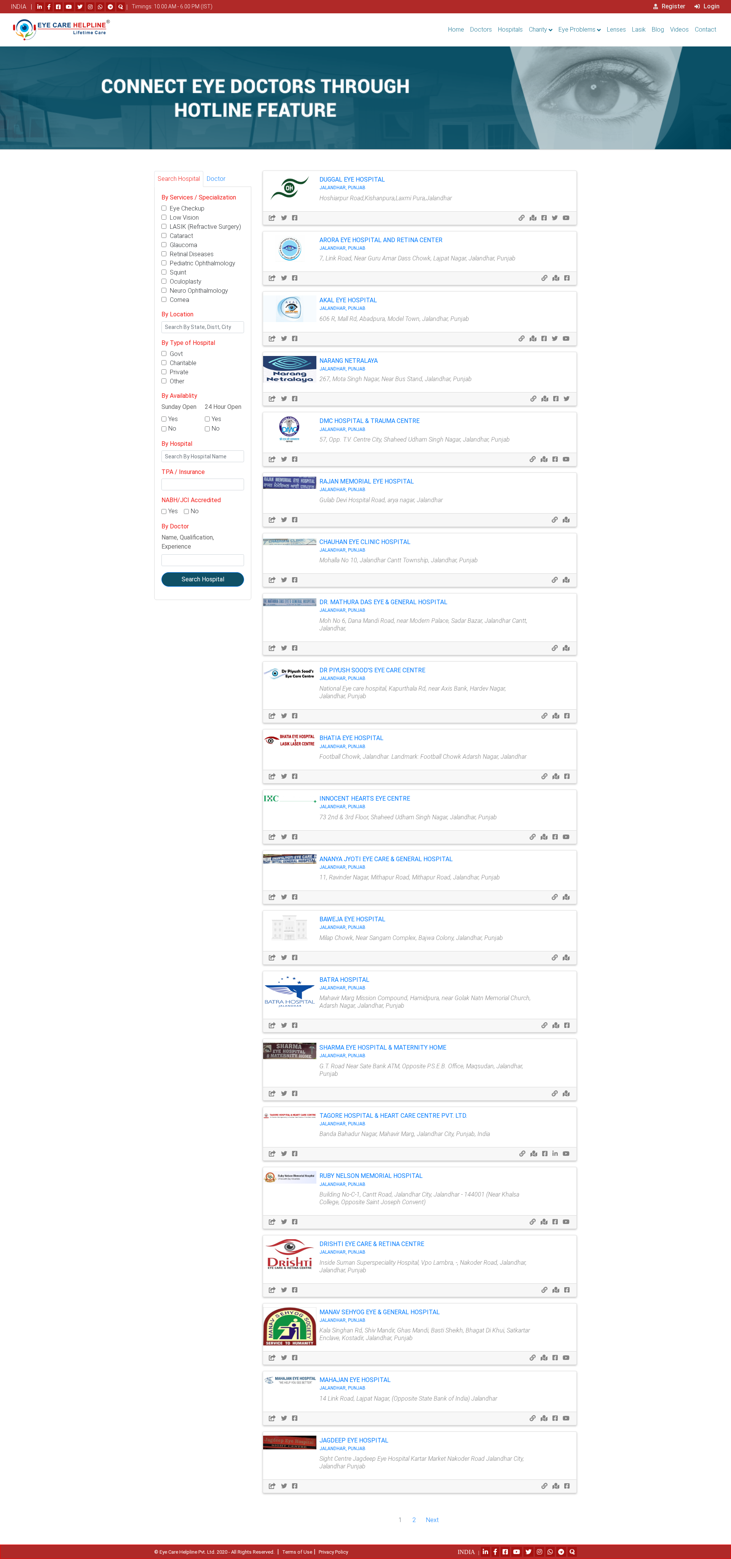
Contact (705, 29)
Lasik (639, 29)
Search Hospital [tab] (179, 178)
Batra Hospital (344, 983)
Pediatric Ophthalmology (201, 263)
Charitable (182, 363)
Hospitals (510, 29)
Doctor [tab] (216, 178)
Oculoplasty (184, 281)
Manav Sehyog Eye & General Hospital (379, 1315)
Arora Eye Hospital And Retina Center (380, 243)
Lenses (616, 29)
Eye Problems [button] (577, 29)
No (172, 428)
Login (711, 6)
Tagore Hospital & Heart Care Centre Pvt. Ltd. (393, 1119)
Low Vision (183, 217)
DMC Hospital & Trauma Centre (369, 424)
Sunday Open (178, 406)
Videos (679, 29)
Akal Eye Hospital (348, 304)
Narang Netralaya (348, 364)
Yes (173, 419)
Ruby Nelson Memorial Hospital (371, 1179)
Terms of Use (297, 1552)
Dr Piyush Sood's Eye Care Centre (372, 674)
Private (178, 372)
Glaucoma (182, 245)
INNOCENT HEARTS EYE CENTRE (364, 802)
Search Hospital (203, 579)
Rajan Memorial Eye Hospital (366, 485)
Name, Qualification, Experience (187, 542)
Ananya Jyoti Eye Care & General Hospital (386, 862)
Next (432, 1520)
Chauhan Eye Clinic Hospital (364, 545)
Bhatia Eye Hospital (351, 741)
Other (176, 381)
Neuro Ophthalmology (198, 290)
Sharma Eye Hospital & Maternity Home (382, 1051)
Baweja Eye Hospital (352, 923)
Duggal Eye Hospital (352, 183)
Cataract (180, 235)
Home (456, 29)
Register (672, 6)
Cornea (178, 299)
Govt (175, 353)
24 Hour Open (223, 406)
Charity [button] (538, 29)
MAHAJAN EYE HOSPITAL (355, 1383)
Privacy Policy (333, 1552)
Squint (177, 272)
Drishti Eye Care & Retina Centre (371, 1247)
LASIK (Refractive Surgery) (204, 226)
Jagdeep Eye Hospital (353, 1444)
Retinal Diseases (191, 254)
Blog (658, 29)
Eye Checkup (186, 208)
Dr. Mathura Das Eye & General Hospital (383, 605)
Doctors (481, 29)
